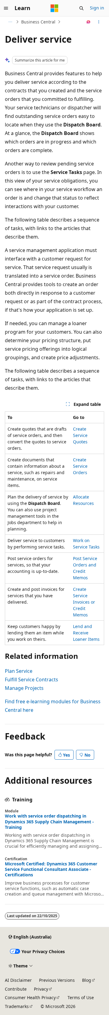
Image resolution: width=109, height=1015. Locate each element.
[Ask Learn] (89, 22)
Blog (86, 980)
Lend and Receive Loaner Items (86, 632)
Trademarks (17, 1006)
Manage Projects (24, 688)
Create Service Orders (80, 466)
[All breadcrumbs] (10, 22)
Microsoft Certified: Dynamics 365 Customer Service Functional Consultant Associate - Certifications (51, 869)
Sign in (97, 8)
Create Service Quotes (80, 435)
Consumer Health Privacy (30, 997)
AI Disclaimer (18, 980)
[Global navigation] (6, 8)
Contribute (16, 989)
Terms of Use (81, 997)
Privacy (41, 989)
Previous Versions (57, 980)
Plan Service (18, 671)
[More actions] (99, 22)
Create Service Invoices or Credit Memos (84, 602)
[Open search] (81, 8)
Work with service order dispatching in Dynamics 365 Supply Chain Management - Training (49, 821)
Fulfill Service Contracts (31, 679)
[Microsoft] (54, 8)
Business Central (38, 22)
